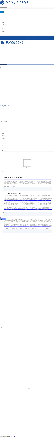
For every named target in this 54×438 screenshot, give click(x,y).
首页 (1, 121)
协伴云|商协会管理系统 (13, 436)
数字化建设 (6, 121)
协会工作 (3, 121)
